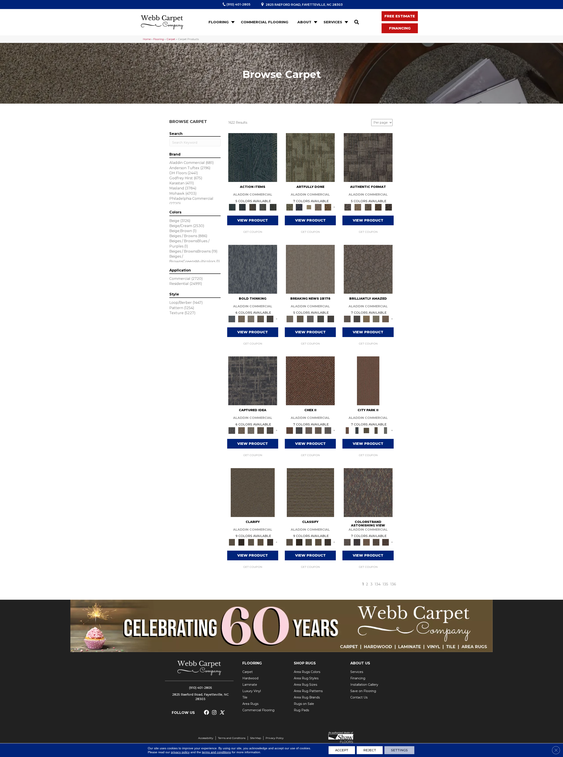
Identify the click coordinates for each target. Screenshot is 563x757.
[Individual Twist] (368, 207)
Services (333, 22)
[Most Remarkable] (299, 207)
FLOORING (252, 663)
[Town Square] (328, 430)
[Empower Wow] (376, 318)
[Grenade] (241, 318)
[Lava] (251, 318)
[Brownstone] (252, 207)
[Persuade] (260, 542)
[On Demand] (320, 318)
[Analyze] (241, 542)
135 (385, 584)
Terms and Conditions (231, 738)
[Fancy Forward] (368, 492)
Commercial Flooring (264, 22)
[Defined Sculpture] (357, 207)
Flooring (218, 22)
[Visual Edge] (368, 157)
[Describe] (251, 542)
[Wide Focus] (357, 542)
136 (393, 584)
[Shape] (252, 269)
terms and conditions (216, 752)
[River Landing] (299, 430)
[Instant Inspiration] (385, 318)
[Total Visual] (366, 542)
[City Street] (273, 207)
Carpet (170, 39)
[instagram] (214, 712)
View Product (252, 220)
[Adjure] (270, 542)
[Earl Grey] (262, 207)
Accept (341, 750)
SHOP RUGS (305, 663)
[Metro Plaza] (318, 430)
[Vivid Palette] (328, 207)
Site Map (255, 738)
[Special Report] (300, 318)
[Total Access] (330, 318)
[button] (232, 22)
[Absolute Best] (376, 542)
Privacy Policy (275, 738)
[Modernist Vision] (309, 207)
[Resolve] (253, 492)
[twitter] (221, 712)
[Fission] (260, 318)
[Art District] (309, 430)
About (304, 22)
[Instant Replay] (310, 318)
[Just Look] (385, 542)
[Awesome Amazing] (318, 207)
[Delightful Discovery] (310, 157)
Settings (399, 750)
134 (377, 584)
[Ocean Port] (242, 207)
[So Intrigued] (368, 269)
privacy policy (180, 752)
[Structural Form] (388, 207)
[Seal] (270, 318)
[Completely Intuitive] (366, 318)
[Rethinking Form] (378, 207)
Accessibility (205, 738)
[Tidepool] (252, 157)
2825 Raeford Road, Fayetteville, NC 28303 (304, 5)
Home (147, 39)
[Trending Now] (310, 269)
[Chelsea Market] (310, 380)
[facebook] (206, 712)
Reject (369, 750)
